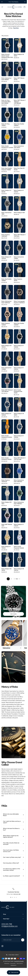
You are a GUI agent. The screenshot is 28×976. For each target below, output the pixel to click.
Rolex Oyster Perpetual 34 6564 (6, 436)
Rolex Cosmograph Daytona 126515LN (19, 301)
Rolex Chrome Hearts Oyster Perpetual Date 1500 (7, 56)
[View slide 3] (14, 897)
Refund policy (6, 963)
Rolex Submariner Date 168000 (6, 78)
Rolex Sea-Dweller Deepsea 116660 (6, 168)
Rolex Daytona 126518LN (5, 235)
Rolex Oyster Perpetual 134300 (6, 458)
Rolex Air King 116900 (5, 124)
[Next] (24, 2)
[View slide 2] (12, 897)
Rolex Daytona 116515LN (5, 480)
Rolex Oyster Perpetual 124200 (19, 547)
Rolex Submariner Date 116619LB (19, 480)
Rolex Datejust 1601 (19, 212)
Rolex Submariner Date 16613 (19, 146)
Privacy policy (13, 963)
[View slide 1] (11, 897)
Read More (16, 28)
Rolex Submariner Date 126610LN (6, 301)
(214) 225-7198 (16, 894)
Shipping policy (13, 965)
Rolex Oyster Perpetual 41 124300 (7, 146)
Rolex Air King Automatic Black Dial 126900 (6, 101)
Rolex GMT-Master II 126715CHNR (19, 458)
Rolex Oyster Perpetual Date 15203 (18, 391)
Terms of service (20, 963)
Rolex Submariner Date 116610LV (19, 502)
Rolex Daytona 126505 (5, 324)
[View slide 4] (16, 897)
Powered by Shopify (19, 961)
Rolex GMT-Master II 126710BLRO (7, 390)
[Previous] (2, 2)
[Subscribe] (22, 939)
